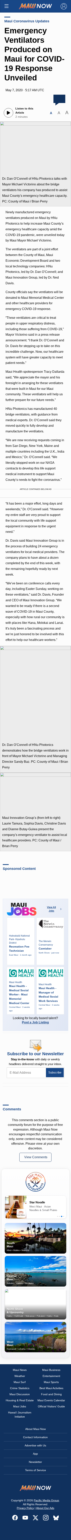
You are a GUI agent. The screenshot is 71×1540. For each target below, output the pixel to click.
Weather (19, 1376)
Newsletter (35, 1461)
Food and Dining (51, 1394)
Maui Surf (20, 1382)
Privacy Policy (25, 1508)
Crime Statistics (19, 1388)
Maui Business (51, 1369)
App (35, 1453)
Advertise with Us (35, 1445)
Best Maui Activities (51, 1388)
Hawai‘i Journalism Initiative (19, 1414)
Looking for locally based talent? (35, 1020)
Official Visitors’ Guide (51, 1406)
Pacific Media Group (46, 1500)
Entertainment (51, 1376)
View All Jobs (51, 909)
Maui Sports (51, 1382)
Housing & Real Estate (20, 1400)
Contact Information (35, 1437)
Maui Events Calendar (51, 1400)
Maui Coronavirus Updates (26, 21)
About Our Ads (45, 1508)
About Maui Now (35, 1429)
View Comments (35, 1157)
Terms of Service (35, 1470)
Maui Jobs (19, 1406)
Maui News (20, 1369)
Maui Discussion (19, 1394)
